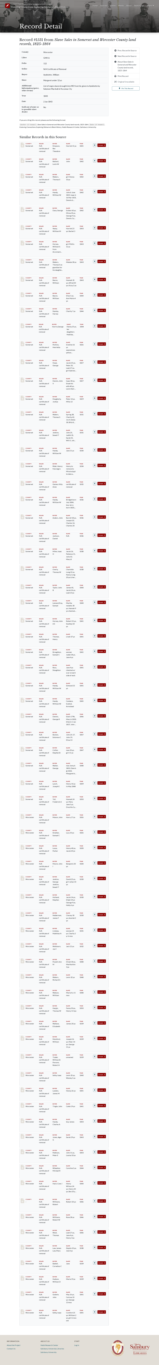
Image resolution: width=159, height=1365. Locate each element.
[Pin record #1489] (94, 1056)
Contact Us (11, 1349)
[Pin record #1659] (94, 1247)
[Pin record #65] (94, 209)
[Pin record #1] (94, 145)
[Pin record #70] (94, 227)
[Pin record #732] (94, 517)
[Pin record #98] (94, 261)
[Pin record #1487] (94, 1038)
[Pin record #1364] (94, 896)
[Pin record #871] (94, 685)
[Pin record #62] (94, 191)
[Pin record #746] (94, 535)
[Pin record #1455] (94, 961)
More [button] (149, 5)
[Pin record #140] (94, 310)
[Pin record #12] (94, 160)
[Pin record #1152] (94, 783)
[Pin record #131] (94, 279)
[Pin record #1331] (94, 863)
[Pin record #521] (94, 413)
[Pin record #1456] (94, 976)
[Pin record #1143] (94, 765)
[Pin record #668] (94, 450)
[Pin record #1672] (94, 1263)
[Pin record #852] (94, 620)
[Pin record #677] (94, 465)
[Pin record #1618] (94, 1232)
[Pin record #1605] (94, 1201)
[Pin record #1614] (94, 1216)
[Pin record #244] (94, 362)
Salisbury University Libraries (52, 1349)
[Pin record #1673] (94, 1278)
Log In (76, 1345)
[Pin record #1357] (94, 878)
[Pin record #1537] (94, 1121)
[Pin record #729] (94, 499)
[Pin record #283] (94, 380)
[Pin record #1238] (94, 832)
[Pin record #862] (94, 667)
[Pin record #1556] (94, 1167)
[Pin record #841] (94, 602)
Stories (113, 5)
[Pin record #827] (94, 587)
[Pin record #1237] (94, 816)
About (129, 5)
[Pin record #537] (94, 432)
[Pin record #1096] (94, 749)
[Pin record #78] (94, 243)
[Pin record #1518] (94, 1105)
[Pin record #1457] (94, 992)
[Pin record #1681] (94, 1312)
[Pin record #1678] (94, 1293)
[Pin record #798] (94, 550)
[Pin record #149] (94, 326)
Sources (103, 5)
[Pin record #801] (94, 568)
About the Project (13, 1345)
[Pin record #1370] (94, 914)
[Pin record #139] (94, 295)
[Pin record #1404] (94, 945)
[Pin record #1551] (94, 1152)
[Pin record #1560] (94, 1183)
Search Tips (139, 5)
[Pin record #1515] (94, 1090)
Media (121, 5)
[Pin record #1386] (94, 930)
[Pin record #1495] (94, 1074)
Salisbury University (48, 1352)
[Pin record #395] (94, 398)
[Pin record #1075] (94, 716)
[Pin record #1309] (94, 847)
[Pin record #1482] (94, 1007)
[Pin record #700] (94, 483)
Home (95, 5)
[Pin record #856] (94, 651)
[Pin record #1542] (94, 1136)
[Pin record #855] (94, 636)
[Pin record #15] (94, 176)
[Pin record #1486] (94, 1023)
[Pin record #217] (94, 344)
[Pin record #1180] (94, 798)
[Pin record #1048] (94, 700)
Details (101, 145)
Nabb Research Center (49, 1345)
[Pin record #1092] (94, 734)
